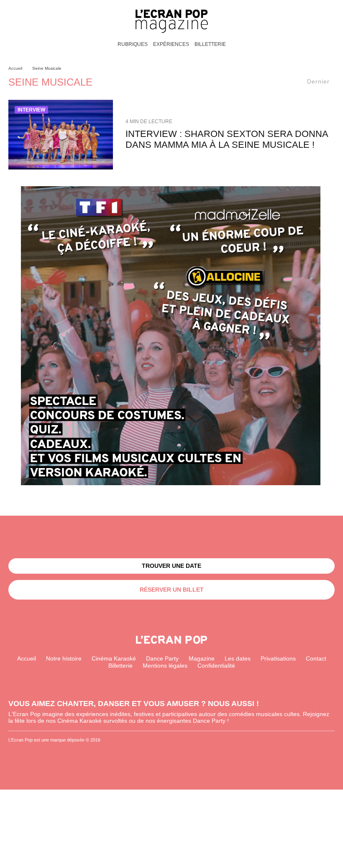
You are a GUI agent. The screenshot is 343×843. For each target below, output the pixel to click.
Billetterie (210, 44)
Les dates (238, 658)
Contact (316, 658)
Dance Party (162, 658)
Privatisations (278, 658)
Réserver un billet (172, 589)
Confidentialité (216, 665)
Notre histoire (64, 658)
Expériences (171, 44)
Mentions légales (165, 665)
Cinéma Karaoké (114, 658)
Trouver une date (171, 565)
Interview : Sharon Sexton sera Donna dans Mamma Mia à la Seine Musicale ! (226, 139)
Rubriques (133, 44)
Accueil (26, 658)
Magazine (202, 658)
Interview (31, 110)
